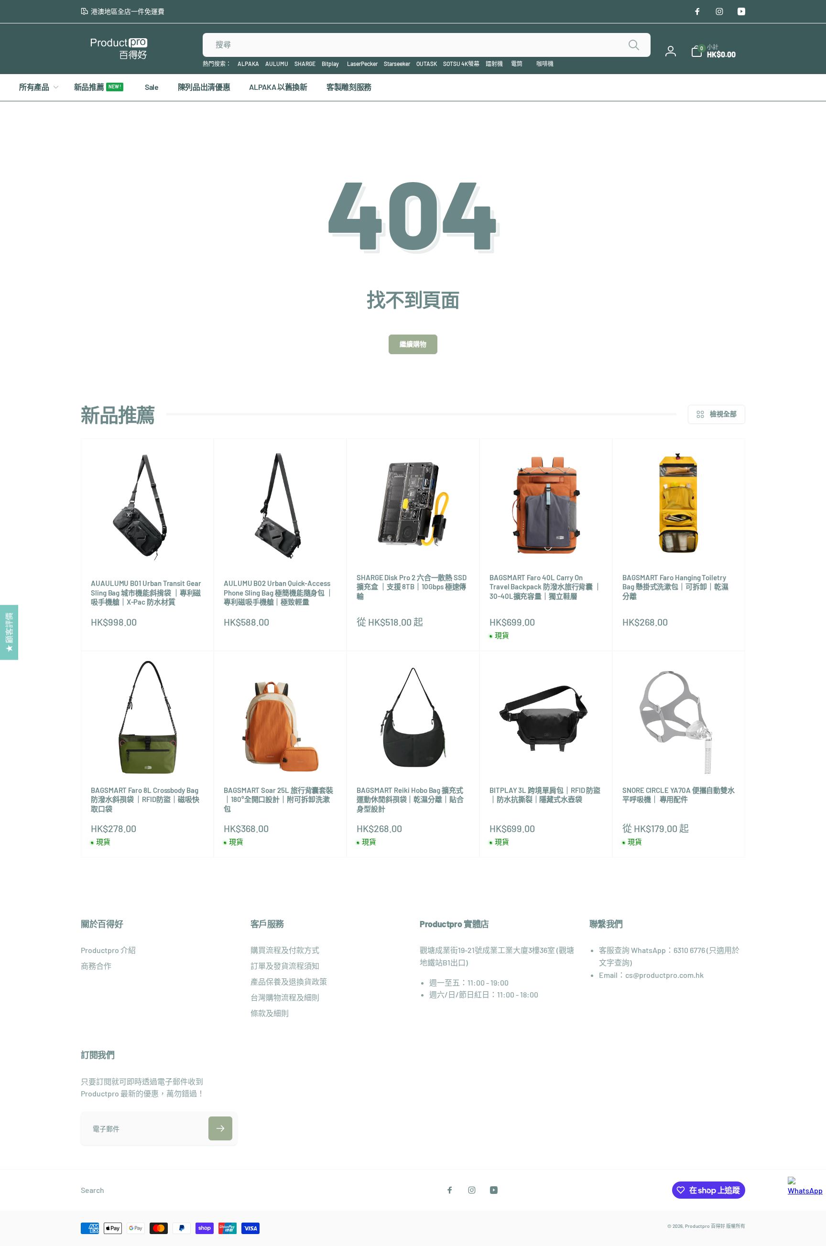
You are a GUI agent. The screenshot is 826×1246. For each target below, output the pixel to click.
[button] (713, 51)
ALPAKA (248, 63)
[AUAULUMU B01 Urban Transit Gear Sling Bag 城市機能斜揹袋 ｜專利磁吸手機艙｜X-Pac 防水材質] (147, 549)
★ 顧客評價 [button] (8, 632)
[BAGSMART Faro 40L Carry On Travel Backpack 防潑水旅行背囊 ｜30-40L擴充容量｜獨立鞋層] (546, 543)
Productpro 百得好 (705, 1226)
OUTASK (426, 63)
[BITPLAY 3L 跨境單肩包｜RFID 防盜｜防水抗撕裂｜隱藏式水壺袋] (546, 756)
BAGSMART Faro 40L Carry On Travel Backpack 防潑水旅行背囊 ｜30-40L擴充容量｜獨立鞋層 (545, 586)
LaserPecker (362, 63)
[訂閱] (220, 1128)
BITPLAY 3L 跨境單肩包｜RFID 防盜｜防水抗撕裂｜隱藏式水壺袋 (544, 795)
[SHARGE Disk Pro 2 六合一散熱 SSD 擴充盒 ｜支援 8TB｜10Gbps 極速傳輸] (413, 543)
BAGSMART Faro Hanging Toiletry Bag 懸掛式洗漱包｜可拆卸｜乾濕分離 (675, 586)
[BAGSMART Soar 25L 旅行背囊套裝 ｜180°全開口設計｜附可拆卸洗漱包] (280, 756)
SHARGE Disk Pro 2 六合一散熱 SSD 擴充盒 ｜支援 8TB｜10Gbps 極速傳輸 (412, 586)
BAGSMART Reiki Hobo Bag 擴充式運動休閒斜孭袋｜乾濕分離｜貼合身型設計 (410, 799)
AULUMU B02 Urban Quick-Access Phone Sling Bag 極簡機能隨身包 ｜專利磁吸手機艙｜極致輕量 (278, 592)
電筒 (516, 63)
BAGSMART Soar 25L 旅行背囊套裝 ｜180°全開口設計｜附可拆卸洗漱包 (278, 799)
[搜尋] (633, 44)
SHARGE (304, 63)
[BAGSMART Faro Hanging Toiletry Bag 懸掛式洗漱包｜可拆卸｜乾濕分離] (679, 543)
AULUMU (276, 63)
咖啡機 (545, 63)
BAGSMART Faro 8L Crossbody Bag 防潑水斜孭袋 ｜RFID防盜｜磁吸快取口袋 (145, 799)
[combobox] (427, 45)
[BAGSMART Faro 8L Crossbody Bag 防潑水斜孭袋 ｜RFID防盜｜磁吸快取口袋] (147, 756)
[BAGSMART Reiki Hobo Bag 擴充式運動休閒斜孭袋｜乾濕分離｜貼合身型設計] (413, 756)
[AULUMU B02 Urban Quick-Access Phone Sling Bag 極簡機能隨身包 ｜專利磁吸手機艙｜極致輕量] (280, 549)
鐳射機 (494, 63)
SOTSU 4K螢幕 (461, 63)
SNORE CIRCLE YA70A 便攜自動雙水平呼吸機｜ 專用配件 (678, 795)
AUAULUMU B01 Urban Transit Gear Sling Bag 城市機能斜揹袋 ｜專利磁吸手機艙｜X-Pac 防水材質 (146, 592)
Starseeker (397, 63)
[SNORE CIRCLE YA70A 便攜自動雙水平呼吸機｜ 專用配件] (679, 756)
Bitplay (330, 63)
